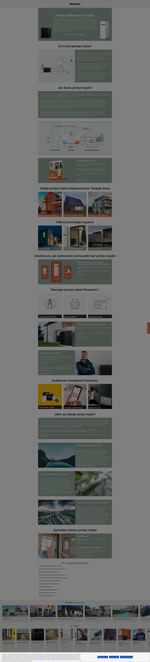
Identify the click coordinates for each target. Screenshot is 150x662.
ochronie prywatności (51, 659)
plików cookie (39, 659)
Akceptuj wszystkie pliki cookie (126, 657)
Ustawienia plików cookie (102, 657)
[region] (75, 657)
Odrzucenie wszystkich (114, 657)
